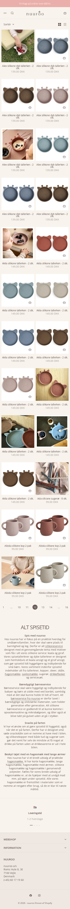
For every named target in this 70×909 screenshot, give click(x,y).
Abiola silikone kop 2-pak (17, 546)
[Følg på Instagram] (39, 895)
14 (50, 607)
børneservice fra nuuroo (25, 698)
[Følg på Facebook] (30, 895)
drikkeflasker (57, 674)
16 (66, 607)
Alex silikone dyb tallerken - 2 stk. (17, 67)
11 (27, 607)
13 (42, 607)
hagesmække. (15, 761)
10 (19, 607)
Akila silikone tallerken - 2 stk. (18, 263)
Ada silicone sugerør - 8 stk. (52, 499)
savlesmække (30, 674)
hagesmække (12, 674)
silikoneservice (54, 646)
